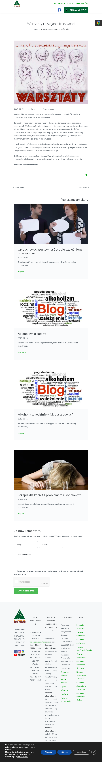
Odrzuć (64, 752)
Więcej (21, 272)
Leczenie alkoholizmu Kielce (81, 696)
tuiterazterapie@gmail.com (40, 642)
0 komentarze (48, 109)
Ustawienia (81, 752)
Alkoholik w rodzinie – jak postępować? (45, 414)
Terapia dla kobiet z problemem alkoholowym (49, 495)
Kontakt (64, 694)
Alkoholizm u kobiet (32, 333)
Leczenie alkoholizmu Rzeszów (81, 664)
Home (35, 29)
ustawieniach (22, 757)
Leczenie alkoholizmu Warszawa (81, 685)
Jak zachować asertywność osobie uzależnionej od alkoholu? (50, 251)
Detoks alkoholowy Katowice (81, 675)
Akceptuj (48, 752)
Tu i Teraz (31, 109)
